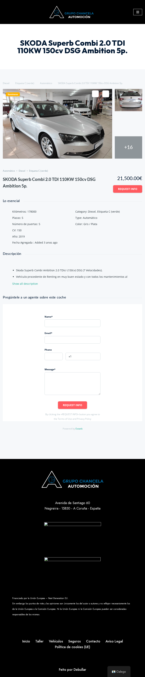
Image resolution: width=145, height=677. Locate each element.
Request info (127, 189)
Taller (39, 641)
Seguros (74, 641)
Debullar (80, 669)
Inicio (26, 641)
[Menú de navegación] (137, 12)
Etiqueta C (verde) (24, 83)
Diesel (6, 83)
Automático (46, 83)
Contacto (93, 641)
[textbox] (53, 356)
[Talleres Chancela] (72, 12)
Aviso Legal (114, 641)
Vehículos (56, 641)
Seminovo (13, 94)
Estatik (79, 428)
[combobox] (54, 356)
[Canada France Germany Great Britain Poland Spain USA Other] (54, 356)
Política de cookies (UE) (72, 647)
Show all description (25, 283)
